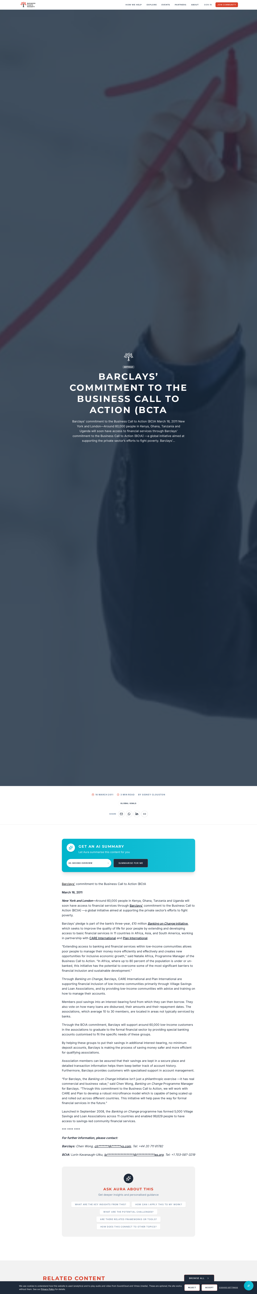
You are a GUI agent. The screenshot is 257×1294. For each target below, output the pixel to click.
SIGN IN (208, 5)
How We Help (134, 5)
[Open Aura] (248, 1285)
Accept (209, 1287)
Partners (180, 5)
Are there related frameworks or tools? (128, 1219)
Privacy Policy (48, 1289)
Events (166, 5)
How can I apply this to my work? (158, 1204)
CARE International (102, 938)
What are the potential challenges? (128, 1212)
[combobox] (89, 863)
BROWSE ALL (196, 1278)
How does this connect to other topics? (128, 1226)
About (195, 5)
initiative (168, 923)
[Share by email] (121, 814)
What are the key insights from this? (100, 1204)
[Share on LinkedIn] (137, 814)
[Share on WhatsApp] (129, 814)
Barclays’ (136, 905)
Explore (152, 5)
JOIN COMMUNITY (226, 5)
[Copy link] (144, 814)
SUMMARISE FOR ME (131, 863)
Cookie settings (228, 1287)
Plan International (135, 938)
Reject (192, 1287)
